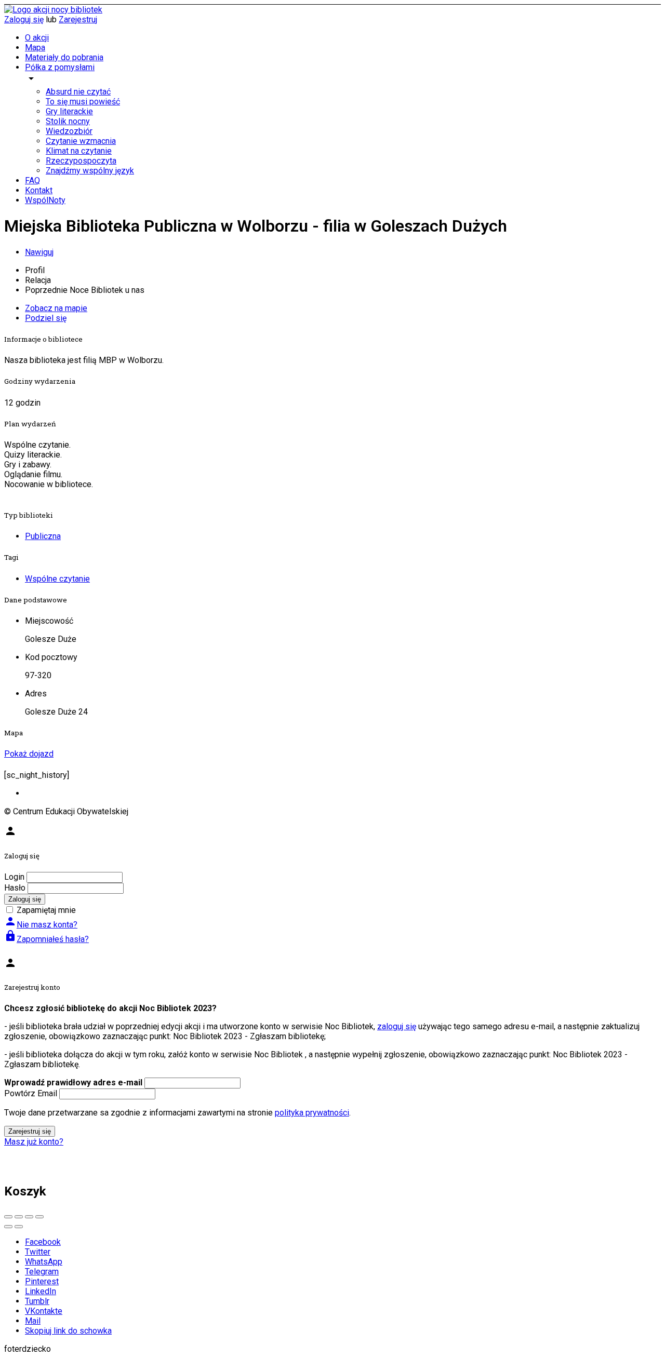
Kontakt (38, 190)
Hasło (14, 888)
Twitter (37, 1252)
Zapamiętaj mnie (46, 910)
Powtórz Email (30, 1093)
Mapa (35, 47)
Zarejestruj (78, 19)
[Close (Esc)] (8, 1216)
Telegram (42, 1271)
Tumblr (37, 1301)
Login (14, 877)
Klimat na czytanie (79, 151)
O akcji (37, 38)
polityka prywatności (312, 1113)
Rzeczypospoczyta (81, 161)
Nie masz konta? (40, 925)
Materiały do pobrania (64, 57)
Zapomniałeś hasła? (46, 939)
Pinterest (42, 1281)
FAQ (32, 180)
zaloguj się (396, 1026)
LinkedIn (40, 1291)
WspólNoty (45, 200)
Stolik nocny (68, 121)
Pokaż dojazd (29, 754)
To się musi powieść (83, 101)
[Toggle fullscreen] (29, 1216)
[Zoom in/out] (39, 1216)
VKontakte (43, 1311)
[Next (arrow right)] (19, 1226)
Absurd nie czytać (78, 92)
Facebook (43, 1242)
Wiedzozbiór (69, 131)
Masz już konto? (33, 1142)
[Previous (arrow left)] (8, 1226)
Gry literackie (69, 111)
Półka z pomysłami (60, 67)
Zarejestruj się (29, 1131)
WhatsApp (43, 1262)
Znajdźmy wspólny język (90, 171)
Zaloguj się (24, 19)
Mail (33, 1321)
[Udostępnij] (19, 1216)
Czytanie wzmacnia (81, 141)
